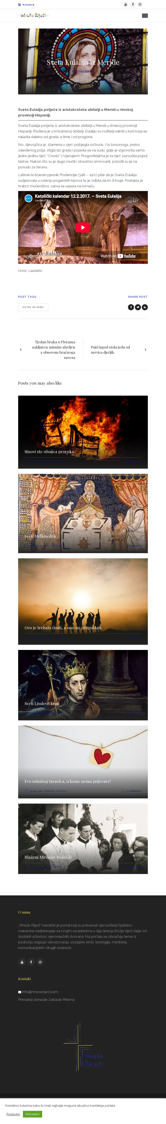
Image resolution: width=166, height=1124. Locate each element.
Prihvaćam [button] (33, 1114)
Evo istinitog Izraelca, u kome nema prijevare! (68, 781)
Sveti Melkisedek (40, 536)
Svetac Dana (83, 71)
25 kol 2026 (36, 637)
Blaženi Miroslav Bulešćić (48, 857)
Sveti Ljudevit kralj (42, 703)
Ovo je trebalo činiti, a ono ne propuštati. (63, 627)
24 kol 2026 (36, 791)
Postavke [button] (13, 1114)
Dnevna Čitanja (56, 461)
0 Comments (134, 461)
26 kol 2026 (36, 461)
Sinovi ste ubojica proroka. (50, 451)
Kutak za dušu (33, 307)
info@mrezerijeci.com (40, 992)
